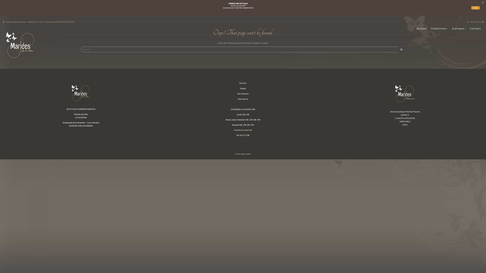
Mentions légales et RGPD (243, 154)
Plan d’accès (243, 99)
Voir (475, 8)
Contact (475, 28)
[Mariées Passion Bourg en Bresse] (21, 45)
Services (243, 83)
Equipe (243, 88)
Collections (438, 28)
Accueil (422, 28)
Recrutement (243, 93)
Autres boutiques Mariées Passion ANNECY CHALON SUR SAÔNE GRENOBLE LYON (405, 118)
